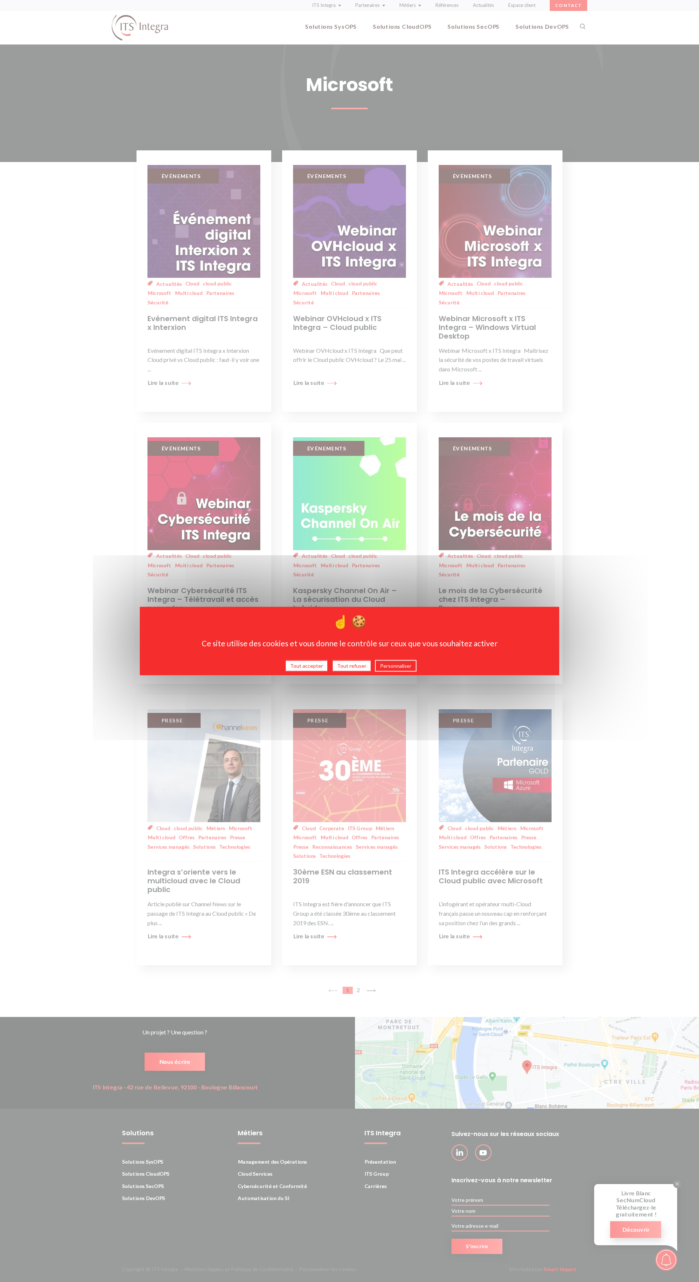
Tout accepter (306, 665)
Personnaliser (395, 665)
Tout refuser (351, 665)
